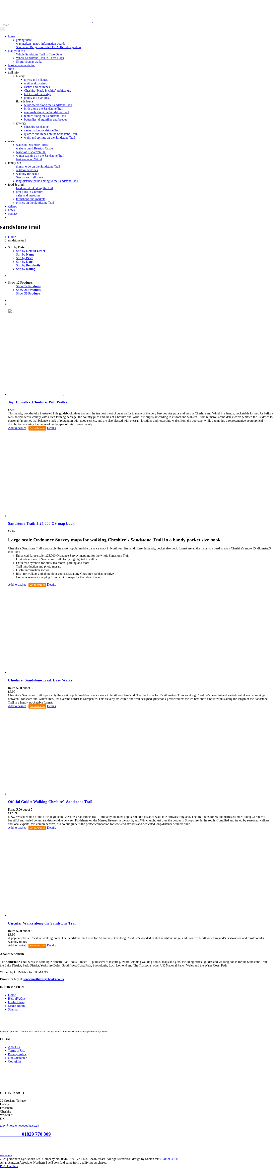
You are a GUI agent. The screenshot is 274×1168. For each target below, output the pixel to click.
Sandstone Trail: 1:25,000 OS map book (41, 523)
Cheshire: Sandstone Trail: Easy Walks (40, 680)
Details (51, 428)
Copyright (14, 1061)
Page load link (9, 1166)
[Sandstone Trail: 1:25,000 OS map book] (141, 474)
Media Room (16, 1005)
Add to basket (17, 428)
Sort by (30, 251)
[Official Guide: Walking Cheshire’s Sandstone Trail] (141, 752)
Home (12, 995)
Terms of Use (16, 1050)
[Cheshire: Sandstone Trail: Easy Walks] (141, 630)
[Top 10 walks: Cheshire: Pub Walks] (141, 352)
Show (28, 286)
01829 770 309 (36, 1134)
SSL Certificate (6, 1156)
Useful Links (16, 1002)
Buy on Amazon (37, 428)
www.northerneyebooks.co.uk (43, 979)
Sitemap (13, 1009)
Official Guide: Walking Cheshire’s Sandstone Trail (50, 802)
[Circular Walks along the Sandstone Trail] (141, 873)
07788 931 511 (169, 1159)
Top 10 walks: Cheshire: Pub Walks (37, 402)
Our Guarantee (17, 1058)
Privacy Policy (17, 1054)
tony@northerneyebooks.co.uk (19, 1125)
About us (14, 1047)
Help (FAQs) (16, 998)
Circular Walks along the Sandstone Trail (42, 923)
